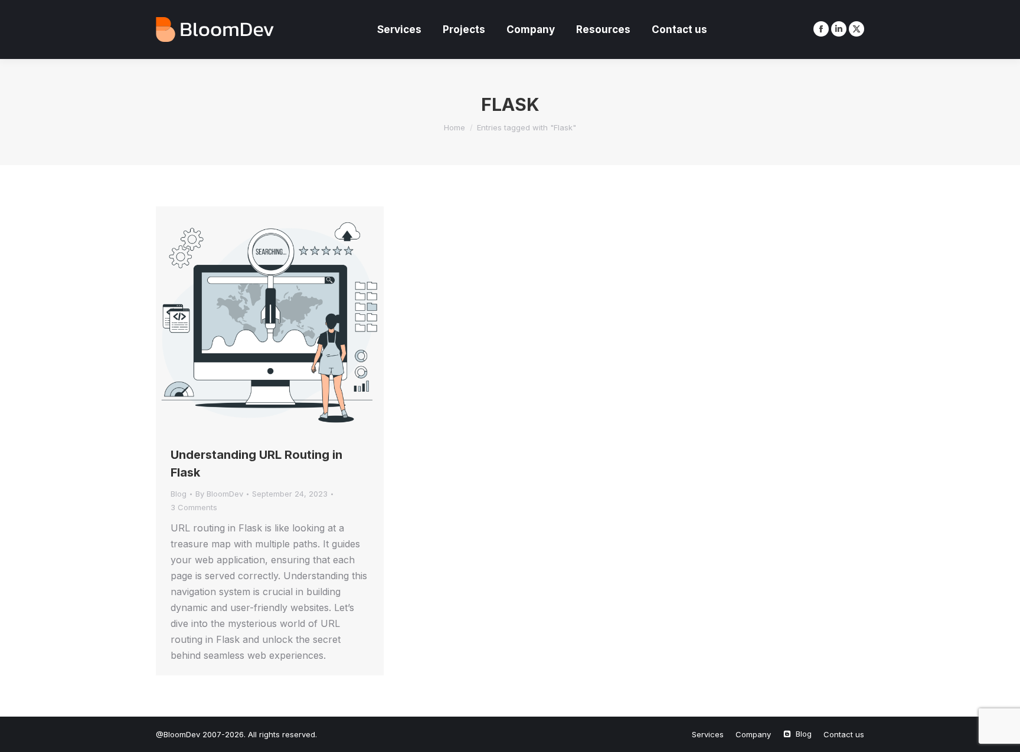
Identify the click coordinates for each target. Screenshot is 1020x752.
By (219, 493)
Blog (179, 493)
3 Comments (194, 507)
